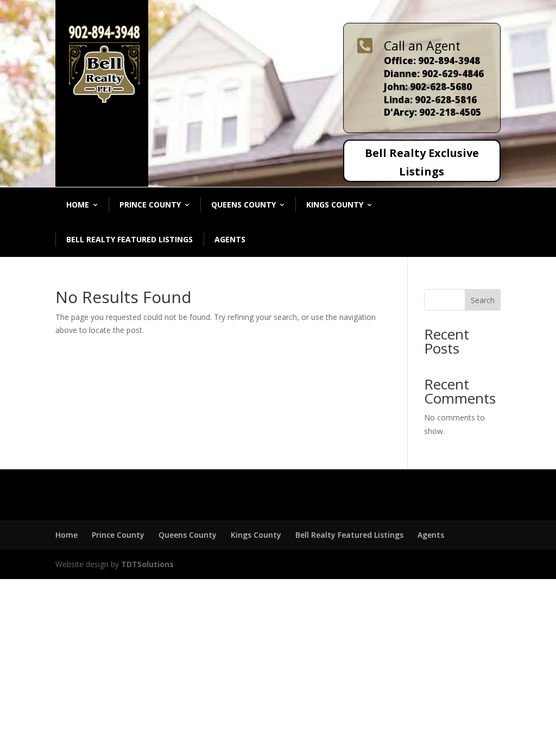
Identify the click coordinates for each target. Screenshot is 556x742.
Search (483, 300)
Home (77, 204)
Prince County (150, 204)
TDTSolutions (146, 564)
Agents (229, 239)
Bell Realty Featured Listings (129, 239)
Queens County (243, 204)
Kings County (334, 204)
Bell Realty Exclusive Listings (422, 162)
